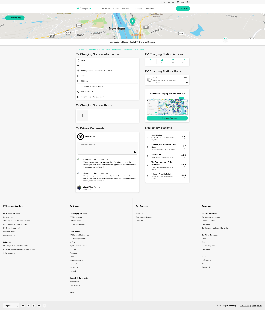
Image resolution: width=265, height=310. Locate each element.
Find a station (168, 2)
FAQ (203, 264)
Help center (206, 260)
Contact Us (140, 221)
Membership (74, 282)
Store (181, 2)
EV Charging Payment (78, 224)
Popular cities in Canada (78, 246)
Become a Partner (208, 221)
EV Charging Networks (78, 239)
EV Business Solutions (11, 214)
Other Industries (9, 253)
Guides (204, 239)
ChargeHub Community (79, 278)
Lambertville (117, 50)
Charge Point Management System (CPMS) (19, 249)
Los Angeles (74, 264)
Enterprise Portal (9, 235)
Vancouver (73, 253)
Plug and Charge (9, 232)
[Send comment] (135, 152)
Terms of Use (244, 306)
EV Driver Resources (209, 235)
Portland (73, 271)
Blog (203, 242)
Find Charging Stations (167, 118)
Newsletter (206, 224)
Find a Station (75, 231)
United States (93, 50)
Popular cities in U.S (77, 260)
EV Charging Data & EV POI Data (15, 224)
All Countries (80, 50)
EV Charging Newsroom (145, 217)
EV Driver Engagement (11, 228)
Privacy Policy (257, 306)
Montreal (73, 249)
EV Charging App (76, 217)
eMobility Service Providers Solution (16, 221)
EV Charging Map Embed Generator (215, 228)
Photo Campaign (76, 285)
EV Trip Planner (75, 221)
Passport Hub (8, 217)
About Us (139, 214)
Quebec (72, 257)
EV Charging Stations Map (79, 235)
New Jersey (105, 50)
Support (205, 256)
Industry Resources (209, 214)
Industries (7, 242)
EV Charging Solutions (78, 214)
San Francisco (75, 267)
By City (72, 242)
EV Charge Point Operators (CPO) (15, 246)
